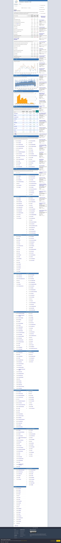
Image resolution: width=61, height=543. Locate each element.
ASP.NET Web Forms (33, 335)
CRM (19, 164)
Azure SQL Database (33, 240)
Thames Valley (16, 113)
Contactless (20, 382)
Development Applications (17, 273)
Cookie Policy (22, 533)
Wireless (20, 264)
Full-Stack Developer (21, 341)
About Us (15, 536)
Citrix (19, 499)
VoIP (19, 269)
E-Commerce (20, 153)
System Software (16, 468)
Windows (32, 352)
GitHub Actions (33, 218)
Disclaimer (21, 536)
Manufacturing (33, 282)
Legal (32, 300)
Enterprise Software (21, 367)
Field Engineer (20, 347)
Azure (19, 157)
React (32, 315)
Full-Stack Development (34, 155)
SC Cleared (20, 445)
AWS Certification (21, 451)
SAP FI (19, 216)
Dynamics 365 (33, 227)
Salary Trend (42, 7)
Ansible (32, 473)
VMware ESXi (20, 473)
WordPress (20, 185)
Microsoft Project (33, 181)
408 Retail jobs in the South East (43, 17)
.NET (31, 148)
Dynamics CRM (20, 207)
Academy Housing (21, 205)
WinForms (32, 333)
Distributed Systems (21, 373)
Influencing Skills (33, 289)
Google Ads (32, 212)
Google (32, 157)
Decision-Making (33, 144)
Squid (19, 477)
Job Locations (42, 11)
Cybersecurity (33, 166)
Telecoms (32, 293)
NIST (31, 454)
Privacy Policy (22, 532)
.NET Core (32, 322)
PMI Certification (21, 460)
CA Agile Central (21, 517)
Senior (19, 321)
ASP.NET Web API (33, 324)
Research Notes (16, 533)
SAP (19, 523)
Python (32, 395)
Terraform (32, 344)
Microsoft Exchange (21, 181)
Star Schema (32, 260)
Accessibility (32, 439)
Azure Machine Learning (34, 225)
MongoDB (32, 236)
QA (31, 441)
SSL (19, 260)
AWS (31, 203)
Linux (32, 354)
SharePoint (20, 179)
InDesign (32, 187)
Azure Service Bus (33, 231)
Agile (19, 408)
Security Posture (21, 375)
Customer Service (21, 148)
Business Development (21, 146)
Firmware (20, 479)
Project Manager (21, 330)
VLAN (19, 262)
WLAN (19, 271)
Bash (31, 404)
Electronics (32, 304)
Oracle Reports (33, 258)
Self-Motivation (20, 356)
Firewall (20, 236)
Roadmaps (32, 153)
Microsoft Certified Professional (21, 464)
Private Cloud (20, 371)
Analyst (20, 325)
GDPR (32, 430)
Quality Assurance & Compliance (30, 428)
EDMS (32, 256)
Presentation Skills (33, 306)
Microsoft (20, 488)
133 (37, 113)
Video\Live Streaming (21, 386)
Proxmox (32, 481)
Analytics (20, 142)
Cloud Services (28, 196)
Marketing (32, 278)
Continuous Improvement (22, 155)
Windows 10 (32, 358)
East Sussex (15, 126)
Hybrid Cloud (20, 384)
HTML (32, 339)
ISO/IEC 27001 (33, 435)
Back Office (32, 308)
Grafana (32, 475)
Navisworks (32, 192)
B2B (31, 142)
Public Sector (32, 295)
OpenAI (20, 512)
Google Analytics (33, 201)
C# (31, 164)
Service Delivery (21, 426)
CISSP (19, 462)
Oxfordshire (15, 122)
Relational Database (33, 249)
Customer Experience (21, 159)
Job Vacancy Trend (43, 5)
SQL (31, 159)
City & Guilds (20, 456)
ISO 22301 (32, 443)
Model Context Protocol (34, 348)
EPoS (19, 354)
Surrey (15, 120)
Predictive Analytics (33, 146)
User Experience (21, 421)
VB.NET (32, 406)
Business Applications (17, 196)
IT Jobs (15, 529)
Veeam (19, 493)
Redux (32, 328)
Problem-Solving (21, 144)
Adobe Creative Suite (33, 183)
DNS (19, 238)
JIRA (19, 282)
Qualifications (16, 428)
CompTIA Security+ (21, 458)
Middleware (32, 346)
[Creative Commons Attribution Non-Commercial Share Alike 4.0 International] (38, 531)
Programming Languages (30, 390)
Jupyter (20, 187)
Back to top (16, 525)
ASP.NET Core (32, 326)
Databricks (20, 508)
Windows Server (33, 356)
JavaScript (32, 397)
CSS (31, 337)
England (15, 10)
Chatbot (32, 179)
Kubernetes (32, 477)
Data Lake (32, 251)
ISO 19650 (32, 452)
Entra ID (32, 216)
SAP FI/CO (20, 218)
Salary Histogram (43, 9)
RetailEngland (16, 134)
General (18, 23)
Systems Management (29, 468)
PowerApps (32, 229)
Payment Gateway (21, 212)
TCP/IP (19, 240)
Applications (28, 174)
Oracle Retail (20, 201)
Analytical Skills (33, 280)
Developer (20, 319)
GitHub (32, 207)
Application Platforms (17, 174)
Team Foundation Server (22, 278)
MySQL (32, 247)
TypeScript (32, 399)
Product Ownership (21, 363)
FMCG (19, 358)
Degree (19, 430)
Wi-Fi (19, 249)
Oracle (19, 497)
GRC (31, 450)
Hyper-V (20, 475)
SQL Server (32, 238)
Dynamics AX (20, 203)
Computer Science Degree (22, 449)
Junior (19, 343)
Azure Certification (21, 440)
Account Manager (21, 323)
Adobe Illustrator (33, 185)
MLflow (20, 284)
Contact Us (15, 537)
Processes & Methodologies (18, 390)
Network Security (21, 245)
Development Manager (21, 313)
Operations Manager (21, 336)
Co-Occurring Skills (43, 13)
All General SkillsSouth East (16, 39)
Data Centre (20, 365)
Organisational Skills (33, 284)
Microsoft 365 (20, 166)
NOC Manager (20, 334)
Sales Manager (20, 349)
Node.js (32, 317)
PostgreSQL (32, 245)
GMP (31, 448)
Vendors (15, 486)
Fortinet (20, 519)
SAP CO (20, 214)
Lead (19, 345)
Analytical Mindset (21, 377)
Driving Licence (20, 352)
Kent (14, 124)
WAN (19, 256)
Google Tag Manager (33, 214)
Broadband (20, 258)
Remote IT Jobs (16, 532)
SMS (19, 247)
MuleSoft (20, 510)
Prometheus (32, 479)
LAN (19, 251)
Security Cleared (21, 435)
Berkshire (15, 115)
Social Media (20, 388)
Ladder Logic (32, 408)
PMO (31, 437)
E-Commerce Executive (21, 332)
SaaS (31, 205)
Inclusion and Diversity (34, 291)
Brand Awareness (33, 302)
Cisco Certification (21, 447)
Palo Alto (20, 521)
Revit (31, 194)
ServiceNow (20, 501)
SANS (19, 466)
